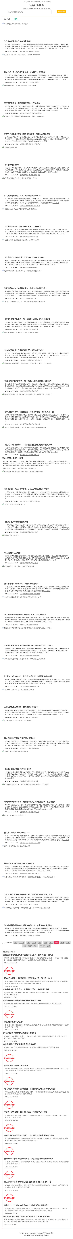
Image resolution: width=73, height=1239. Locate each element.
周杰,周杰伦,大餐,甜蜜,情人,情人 (29, 748)
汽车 (45, 1)
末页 (48, 946)
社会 (31, 1)
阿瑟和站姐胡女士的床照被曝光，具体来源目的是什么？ (25, 288)
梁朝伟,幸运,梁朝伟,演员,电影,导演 (30, 874)
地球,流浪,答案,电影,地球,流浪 (29, 237)
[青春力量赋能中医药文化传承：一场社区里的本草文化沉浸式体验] (9, 1128)
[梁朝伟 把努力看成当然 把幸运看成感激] (16, 846)
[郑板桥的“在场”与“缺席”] (9, 1014)
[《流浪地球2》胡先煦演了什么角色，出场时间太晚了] (21, 240)
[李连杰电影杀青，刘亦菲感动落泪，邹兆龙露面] (19, 85)
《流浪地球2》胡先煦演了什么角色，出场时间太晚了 (24, 257)
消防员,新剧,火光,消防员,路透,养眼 (30, 501)
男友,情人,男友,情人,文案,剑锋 (29, 717)
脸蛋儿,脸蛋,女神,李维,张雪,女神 (29, 455)
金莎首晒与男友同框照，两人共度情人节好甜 (21, 707)
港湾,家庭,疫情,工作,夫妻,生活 (27, 468)
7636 (24, 946)
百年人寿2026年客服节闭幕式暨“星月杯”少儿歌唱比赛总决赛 (26, 1216)
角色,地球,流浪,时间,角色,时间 (29, 267)
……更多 (60, 48)
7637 (30, 946)
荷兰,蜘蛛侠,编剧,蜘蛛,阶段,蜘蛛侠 (30, 594)
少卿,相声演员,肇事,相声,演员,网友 (30, 144)
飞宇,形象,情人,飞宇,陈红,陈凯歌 (29, 82)
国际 (28, 1)
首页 (15, 943)
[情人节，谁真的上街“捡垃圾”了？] (14, 815)
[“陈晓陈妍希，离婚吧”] (10, 535)
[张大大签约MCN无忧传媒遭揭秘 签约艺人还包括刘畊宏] (21, 597)
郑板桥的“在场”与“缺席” (13, 1022)
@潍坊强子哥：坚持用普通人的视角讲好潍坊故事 (22, 1000)
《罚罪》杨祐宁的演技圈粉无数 (16, 522)
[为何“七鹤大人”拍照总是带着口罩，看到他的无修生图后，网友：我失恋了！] (28, 877)
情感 (38, 1)
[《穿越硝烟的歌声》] (9, 147)
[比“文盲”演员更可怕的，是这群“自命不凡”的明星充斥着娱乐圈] (23, 658)
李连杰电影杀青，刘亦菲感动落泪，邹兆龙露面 (22, 103)
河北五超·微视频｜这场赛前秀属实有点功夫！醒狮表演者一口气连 (28, 955)
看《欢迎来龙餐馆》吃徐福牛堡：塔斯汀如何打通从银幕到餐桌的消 (30, 1088)
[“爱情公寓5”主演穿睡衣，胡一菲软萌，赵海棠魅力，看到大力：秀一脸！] (27, 363)
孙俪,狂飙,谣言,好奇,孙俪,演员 (29, 329)
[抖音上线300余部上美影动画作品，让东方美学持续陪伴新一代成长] (9, 1151)
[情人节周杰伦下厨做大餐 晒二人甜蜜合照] (17, 720)
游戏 (42, 8)
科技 (38, 8)
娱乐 (28, 8)
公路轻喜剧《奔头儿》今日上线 (16, 1065)
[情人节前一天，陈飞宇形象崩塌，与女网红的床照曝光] (21, 54)
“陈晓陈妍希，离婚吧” (12, 552)
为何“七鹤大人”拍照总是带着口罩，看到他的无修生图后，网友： (29, 894)
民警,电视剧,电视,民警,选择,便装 (29, 51)
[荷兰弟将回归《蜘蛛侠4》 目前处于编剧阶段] (18, 566)
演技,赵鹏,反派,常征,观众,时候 (29, 532)
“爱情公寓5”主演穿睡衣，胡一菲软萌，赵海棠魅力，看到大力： (28, 381)
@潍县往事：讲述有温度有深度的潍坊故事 (19, 1044)
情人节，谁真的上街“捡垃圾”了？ (17, 832)
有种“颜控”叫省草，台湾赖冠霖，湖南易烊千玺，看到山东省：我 (29, 411)
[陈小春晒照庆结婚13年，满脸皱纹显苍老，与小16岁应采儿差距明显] (26, 907)
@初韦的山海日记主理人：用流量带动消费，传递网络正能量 (26, 989)
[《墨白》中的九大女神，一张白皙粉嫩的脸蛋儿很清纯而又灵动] (24, 427)
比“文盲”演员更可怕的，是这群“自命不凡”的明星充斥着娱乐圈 (28, 676)
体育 (25, 8)
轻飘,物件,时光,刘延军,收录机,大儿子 (31, 360)
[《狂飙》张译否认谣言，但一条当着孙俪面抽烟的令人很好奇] (23, 301)
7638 (35, 946)
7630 (39, 943)
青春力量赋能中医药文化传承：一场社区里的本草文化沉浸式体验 (29, 1135)
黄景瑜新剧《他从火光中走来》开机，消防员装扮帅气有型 (26, 489)
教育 (45, 8)
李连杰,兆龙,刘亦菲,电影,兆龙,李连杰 (31, 113)
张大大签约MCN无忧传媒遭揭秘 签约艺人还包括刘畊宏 (25, 614)
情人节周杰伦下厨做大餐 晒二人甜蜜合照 (19, 738)
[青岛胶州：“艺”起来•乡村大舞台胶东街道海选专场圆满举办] (9, 1198)
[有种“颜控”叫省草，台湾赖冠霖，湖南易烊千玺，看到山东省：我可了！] (27, 394)
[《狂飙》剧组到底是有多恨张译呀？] (15, 751)
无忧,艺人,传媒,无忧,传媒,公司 (29, 625)
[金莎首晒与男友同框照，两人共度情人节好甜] (18, 689)
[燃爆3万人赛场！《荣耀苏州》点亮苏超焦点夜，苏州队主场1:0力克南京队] (9, 970)
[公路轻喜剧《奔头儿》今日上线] (9, 1058)
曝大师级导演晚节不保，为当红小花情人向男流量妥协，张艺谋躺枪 (30, 801)
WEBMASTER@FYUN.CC (41, 1235)
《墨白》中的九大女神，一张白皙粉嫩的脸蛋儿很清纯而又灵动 (28, 444)
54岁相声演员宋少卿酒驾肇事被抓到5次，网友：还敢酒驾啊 (27, 134)
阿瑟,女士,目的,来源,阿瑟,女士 (29, 298)
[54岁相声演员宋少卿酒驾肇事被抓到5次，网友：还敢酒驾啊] (23, 116)
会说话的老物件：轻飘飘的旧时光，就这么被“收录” (24, 350)
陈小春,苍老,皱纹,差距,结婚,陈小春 (30, 935)
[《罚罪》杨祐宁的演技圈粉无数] (13, 504)
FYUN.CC (32, 1233)
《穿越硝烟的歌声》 (12, 164)
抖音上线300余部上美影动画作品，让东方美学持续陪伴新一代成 (28, 1158)
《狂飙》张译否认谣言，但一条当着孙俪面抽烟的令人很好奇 (27, 319)
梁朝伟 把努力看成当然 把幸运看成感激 (19, 863)
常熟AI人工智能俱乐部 (45, 1233)
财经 (31, 8)
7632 (51, 943)
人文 (42, 1)
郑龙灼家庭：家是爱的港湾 (12, 458)
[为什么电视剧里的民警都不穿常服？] (15, 23)
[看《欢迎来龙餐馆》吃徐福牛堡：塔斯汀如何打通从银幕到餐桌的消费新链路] (9, 1081)
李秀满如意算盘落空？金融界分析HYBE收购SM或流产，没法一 (28, 645)
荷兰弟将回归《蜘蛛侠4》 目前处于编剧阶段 (21, 583)
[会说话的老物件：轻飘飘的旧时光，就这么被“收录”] (20, 332)
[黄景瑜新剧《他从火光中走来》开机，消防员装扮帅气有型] (22, 471)
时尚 (35, 1)
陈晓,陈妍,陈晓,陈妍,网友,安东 (29, 563)
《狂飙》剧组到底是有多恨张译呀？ (18, 769)
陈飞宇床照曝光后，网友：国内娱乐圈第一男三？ (23, 195)
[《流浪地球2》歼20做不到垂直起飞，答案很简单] (19, 209)
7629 (34, 943)
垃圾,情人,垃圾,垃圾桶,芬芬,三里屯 (30, 843)
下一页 (42, 946)
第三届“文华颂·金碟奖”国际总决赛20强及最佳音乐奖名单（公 (27, 1182)
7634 (62, 943)
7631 (45, 943)
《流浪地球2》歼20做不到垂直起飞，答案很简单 (22, 226)
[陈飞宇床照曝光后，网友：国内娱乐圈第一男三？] (19, 178)
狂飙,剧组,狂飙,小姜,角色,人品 (29, 781)
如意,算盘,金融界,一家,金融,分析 (29, 655)
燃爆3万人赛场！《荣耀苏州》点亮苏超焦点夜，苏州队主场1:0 (28, 978)
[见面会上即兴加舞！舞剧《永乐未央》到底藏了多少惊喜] (9, 1104)
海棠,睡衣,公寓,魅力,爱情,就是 (29, 391)
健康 (48, 1)
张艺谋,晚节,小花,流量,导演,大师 (29, 812)
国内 (25, 1)
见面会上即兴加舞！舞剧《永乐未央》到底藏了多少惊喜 (25, 1112)
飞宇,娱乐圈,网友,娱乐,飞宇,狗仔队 (30, 206)
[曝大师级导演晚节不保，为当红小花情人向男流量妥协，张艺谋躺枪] (25, 784)
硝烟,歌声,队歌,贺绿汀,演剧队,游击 (30, 175)
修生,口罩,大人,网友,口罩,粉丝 (29, 904)
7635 (68, 943)
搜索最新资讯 (61, 11)
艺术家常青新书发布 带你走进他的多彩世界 (19, 1033)
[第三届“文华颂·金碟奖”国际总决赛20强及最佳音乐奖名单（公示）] (9, 1174)
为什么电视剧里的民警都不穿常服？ (18, 41)
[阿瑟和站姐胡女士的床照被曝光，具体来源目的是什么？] (22, 270)
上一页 (21, 943)
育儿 (48, 8)
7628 (28, 943)
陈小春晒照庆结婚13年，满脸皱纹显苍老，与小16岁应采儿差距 (28, 925)
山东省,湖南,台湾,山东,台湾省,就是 (30, 424)
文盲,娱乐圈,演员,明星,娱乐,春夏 (29, 686)
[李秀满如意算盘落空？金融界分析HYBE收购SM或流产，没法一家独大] (26, 628)
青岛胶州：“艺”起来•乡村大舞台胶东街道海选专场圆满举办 (26, 1205)
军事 (35, 8)
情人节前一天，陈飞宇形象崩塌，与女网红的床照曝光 (24, 72)
